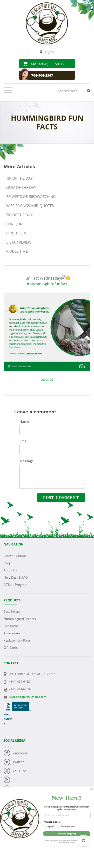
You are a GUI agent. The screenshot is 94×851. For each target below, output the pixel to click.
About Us (10, 570)
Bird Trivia (16, 233)
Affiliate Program (15, 584)
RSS (16, 780)
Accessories (12, 633)
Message (27, 461)
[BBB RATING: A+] (17, 704)
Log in (49, 51)
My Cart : (47, 64)
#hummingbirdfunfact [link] (47, 284)
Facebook (20, 753)
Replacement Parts (17, 640)
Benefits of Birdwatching (31, 196)
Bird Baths (11, 626)
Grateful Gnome (15, 556)
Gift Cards (11, 647)
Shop (7, 563)
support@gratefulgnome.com (27, 696)
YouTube (20, 771)
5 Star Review (18, 242)
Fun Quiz (14, 223)
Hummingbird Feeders (20, 619)
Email (24, 441)
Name (24, 421)
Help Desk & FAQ (16, 577)
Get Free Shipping (67, 834)
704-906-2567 (42, 75)
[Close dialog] (91, 789)
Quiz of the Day (21, 187)
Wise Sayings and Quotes (30, 205)
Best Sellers (12, 611)
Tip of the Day (19, 178)
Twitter (18, 762)
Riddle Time (17, 251)
